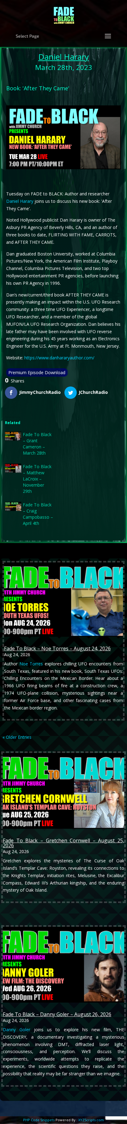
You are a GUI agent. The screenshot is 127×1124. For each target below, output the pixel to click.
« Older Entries (16, 737)
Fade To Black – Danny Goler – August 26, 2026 (57, 1014)
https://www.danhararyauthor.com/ (59, 358)
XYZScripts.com (91, 1120)
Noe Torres (31, 664)
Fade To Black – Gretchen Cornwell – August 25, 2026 (63, 843)
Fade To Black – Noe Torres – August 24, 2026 (57, 648)
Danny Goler (16, 1029)
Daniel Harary (63, 56)
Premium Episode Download (36, 372)
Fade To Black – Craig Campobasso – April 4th (38, 514)
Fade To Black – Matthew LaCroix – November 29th (37, 479)
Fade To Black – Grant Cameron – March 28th (37, 443)
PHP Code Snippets (39, 1120)
